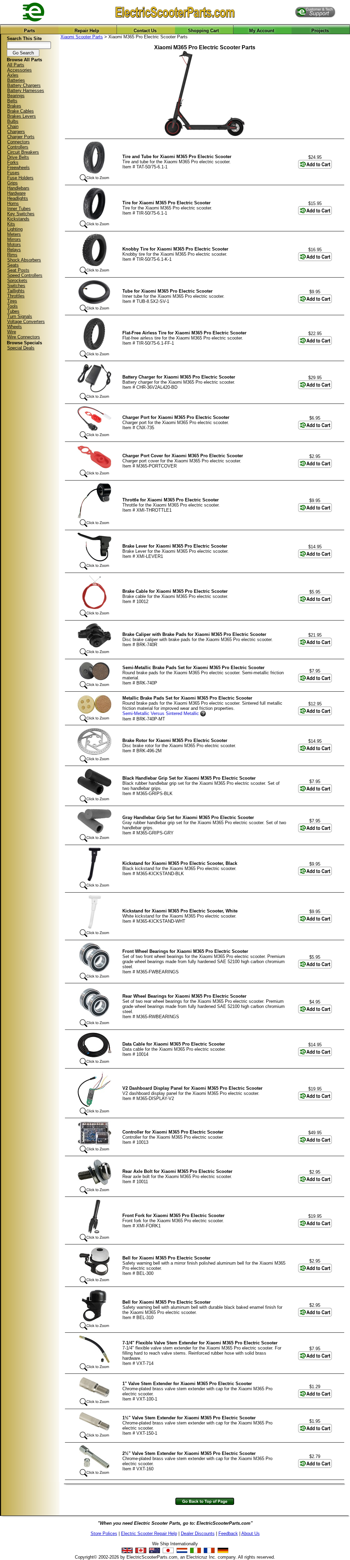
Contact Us (145, 30)
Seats (13, 265)
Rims (12, 254)
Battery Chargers (24, 85)
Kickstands (18, 218)
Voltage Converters (26, 321)
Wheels (14, 326)
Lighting (15, 229)
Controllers (17, 147)
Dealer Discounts (198, 1533)
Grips (12, 183)
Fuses (13, 172)
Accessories (19, 70)
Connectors (18, 141)
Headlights (17, 198)
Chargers (16, 131)
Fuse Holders (20, 177)
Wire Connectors (23, 337)
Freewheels (18, 167)
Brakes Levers (21, 116)
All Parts (15, 64)
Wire (11, 331)
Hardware (16, 193)
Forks (12, 162)
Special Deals (21, 347)
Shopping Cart (203, 30)
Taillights (16, 290)
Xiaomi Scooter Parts (81, 36)
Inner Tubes (19, 208)
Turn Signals (19, 316)
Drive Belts (18, 157)
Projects (320, 30)
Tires (12, 301)
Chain (12, 126)
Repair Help (87, 30)
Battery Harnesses (25, 90)
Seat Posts (18, 270)
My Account (261, 30)
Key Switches (21, 213)
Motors (14, 244)
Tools (12, 306)
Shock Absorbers (24, 260)
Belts (12, 100)
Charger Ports (21, 136)
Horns (13, 203)
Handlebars (18, 188)
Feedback (228, 1533)
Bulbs (12, 121)
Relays (14, 249)
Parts (29, 30)
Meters (14, 234)
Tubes (13, 311)
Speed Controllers (24, 275)
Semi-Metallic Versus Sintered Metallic (160, 713)
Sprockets (17, 280)
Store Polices (104, 1533)
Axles (12, 75)
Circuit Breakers (23, 152)
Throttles (16, 295)
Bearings (16, 95)
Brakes (14, 105)
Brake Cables (20, 111)
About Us (250, 1533)
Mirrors (14, 239)
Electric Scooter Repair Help (149, 1533)
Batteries (16, 80)
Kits (11, 224)
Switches (16, 285)
